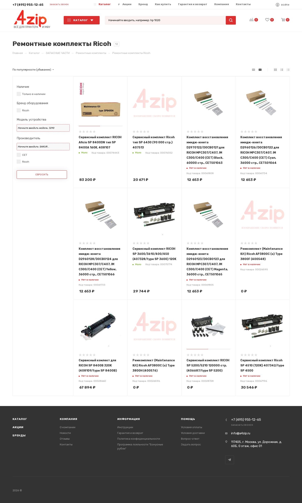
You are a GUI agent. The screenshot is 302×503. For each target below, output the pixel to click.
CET (24, 154)
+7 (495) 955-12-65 (28, 5)
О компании (67, 427)
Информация (128, 419)
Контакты (66, 444)
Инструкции (125, 427)
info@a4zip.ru (240, 433)
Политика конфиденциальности (138, 438)
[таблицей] (288, 69)
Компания (68, 419)
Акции (18, 427)
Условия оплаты (191, 427)
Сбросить (41, 174)
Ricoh (25, 110)
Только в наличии (33, 94)
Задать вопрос (191, 444)
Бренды (19, 435)
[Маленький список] (253, 69)
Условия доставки (193, 433)
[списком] (282, 69)
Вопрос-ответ (190, 438)
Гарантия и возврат (130, 433)
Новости (65, 433)
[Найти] (231, 20)
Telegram (229, 459)
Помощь (188, 419)
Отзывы (65, 438)
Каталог (20, 419)
